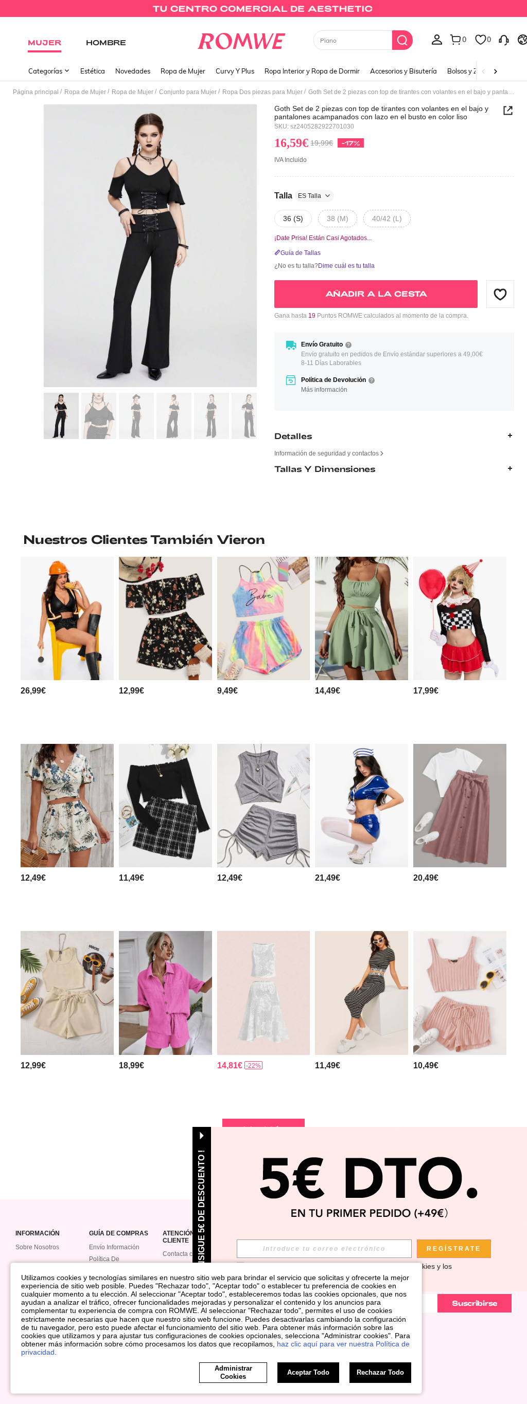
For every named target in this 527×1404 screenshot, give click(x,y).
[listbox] (437, 39)
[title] (263, 539)
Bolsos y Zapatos (473, 71)
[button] (500, 294)
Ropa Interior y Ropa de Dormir (312, 71)
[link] (263, 12)
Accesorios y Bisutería (403, 71)
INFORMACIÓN (37, 1233)
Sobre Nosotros (37, 1247)
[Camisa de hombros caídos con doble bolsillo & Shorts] (165, 992)
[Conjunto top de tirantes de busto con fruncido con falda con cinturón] (361, 618)
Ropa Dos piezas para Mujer (262, 92)
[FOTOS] (150, 246)
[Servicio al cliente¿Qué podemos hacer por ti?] (504, 39)
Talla (297, 195)
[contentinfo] (33, 690)
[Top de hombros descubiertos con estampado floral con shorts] (165, 618)
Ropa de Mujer (183, 71)
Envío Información (114, 1247)
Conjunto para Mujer (188, 92)
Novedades (132, 71)
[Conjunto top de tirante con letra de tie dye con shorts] (263, 618)
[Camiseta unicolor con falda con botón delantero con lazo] (459, 805)
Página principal (36, 92)
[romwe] (241, 39)
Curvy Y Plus (235, 71)
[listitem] (67, 646)
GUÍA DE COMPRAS (118, 1233)
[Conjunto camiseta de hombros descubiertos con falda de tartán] (165, 805)
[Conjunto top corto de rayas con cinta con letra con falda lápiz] (361, 992)
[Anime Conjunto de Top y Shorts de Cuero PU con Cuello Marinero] (361, 805)
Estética (92, 71)
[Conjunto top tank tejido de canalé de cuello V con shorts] (459, 992)
